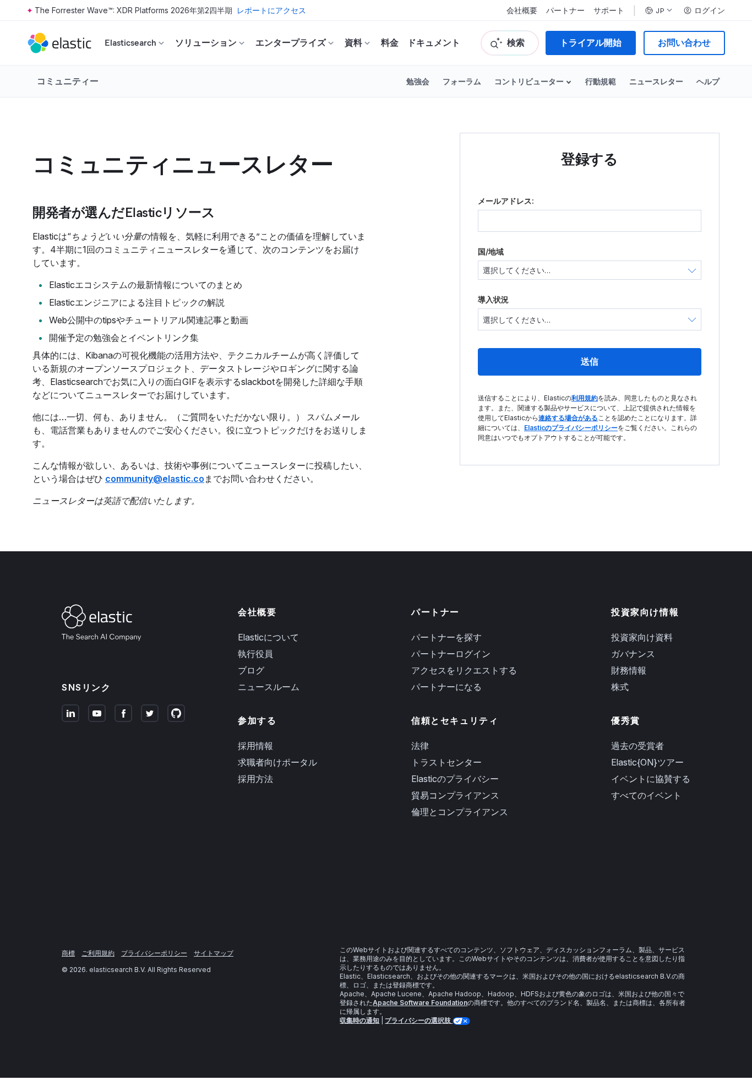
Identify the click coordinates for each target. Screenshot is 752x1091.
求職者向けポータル (277, 762)
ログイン (709, 10)
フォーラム (462, 81)
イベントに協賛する (650, 778)
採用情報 (255, 745)
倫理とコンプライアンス (459, 811)
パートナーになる (446, 686)
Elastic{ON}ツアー (647, 762)
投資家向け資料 (642, 637)
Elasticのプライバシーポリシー (571, 428)
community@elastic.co (154, 478)
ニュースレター (656, 81)
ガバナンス (633, 653)
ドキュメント (433, 42)
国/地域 (491, 251)
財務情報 (628, 670)
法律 (420, 745)
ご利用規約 (98, 953)
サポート (608, 10)
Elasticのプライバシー (455, 778)
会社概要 (521, 10)
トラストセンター (446, 762)
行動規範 (600, 81)
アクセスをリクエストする (464, 670)
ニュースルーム (268, 686)
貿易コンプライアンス (455, 795)
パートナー (565, 10)
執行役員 (255, 653)
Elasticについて (268, 637)
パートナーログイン (451, 653)
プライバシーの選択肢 (419, 1020)
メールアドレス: (506, 200)
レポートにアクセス (271, 10)
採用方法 (255, 778)
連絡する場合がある (568, 418)
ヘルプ (708, 81)
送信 (589, 361)
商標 (68, 953)
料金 (390, 42)
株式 (620, 686)
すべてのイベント (646, 795)
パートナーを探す (446, 637)
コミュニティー (68, 80)
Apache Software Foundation (420, 1002)
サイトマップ (213, 953)
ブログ (251, 670)
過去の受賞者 (637, 745)
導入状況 (493, 299)
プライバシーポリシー (154, 953)
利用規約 (584, 398)
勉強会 (417, 81)
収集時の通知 (359, 1020)
